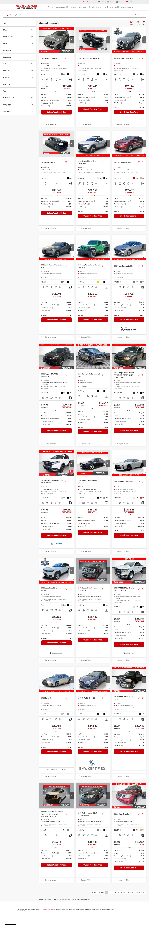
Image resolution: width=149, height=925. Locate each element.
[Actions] (70, 58)
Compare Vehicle (50, 124)
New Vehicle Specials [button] (61, 7)
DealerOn (42, 909)
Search (137, 15)
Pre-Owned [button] (73, 7)
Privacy (53, 909)
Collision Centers (120, 7)
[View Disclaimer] (60, 79)
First (95, 892)
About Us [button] (130, 7)
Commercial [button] (82, 7)
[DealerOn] (22, 909)
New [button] (51, 7)
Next (123, 892)
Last (130, 892)
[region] (56, 101)
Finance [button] (98, 7)
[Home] (48, 7)
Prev (102, 892)
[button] (72, 39)
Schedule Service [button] (108, 7)
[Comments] (70, 79)
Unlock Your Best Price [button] (56, 112)
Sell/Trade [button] (91, 7)
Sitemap (48, 909)
